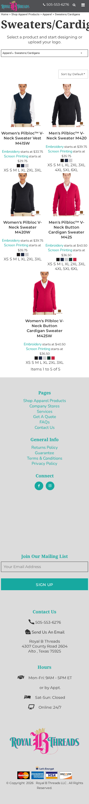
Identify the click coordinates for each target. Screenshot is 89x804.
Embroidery (11, 151)
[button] (44, 741)
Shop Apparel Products (25, 14)
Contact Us (45, 427)
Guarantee (44, 453)
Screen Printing (16, 156)
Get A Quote (44, 416)
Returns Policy (44, 447)
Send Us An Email (48, 632)
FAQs (45, 422)
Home (4, 14)
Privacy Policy (44, 463)
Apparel (47, 14)
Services (44, 411)
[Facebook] (39, 486)
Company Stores (44, 406)
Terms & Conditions (44, 458)
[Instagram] (50, 486)
